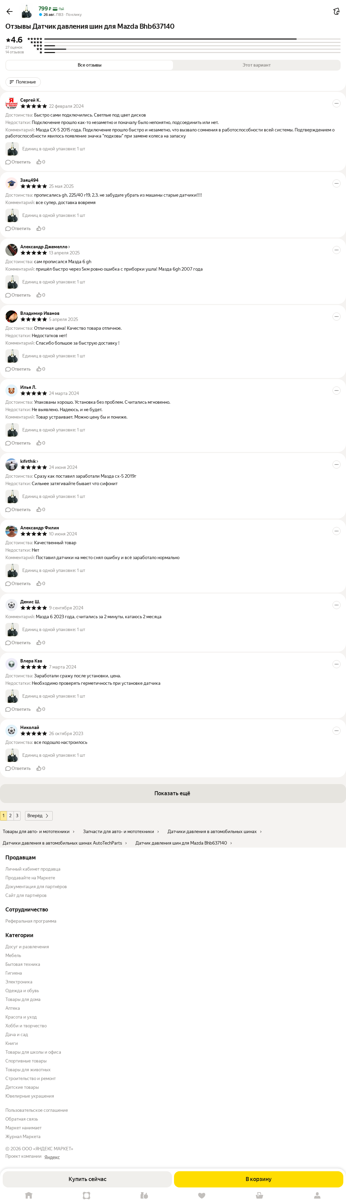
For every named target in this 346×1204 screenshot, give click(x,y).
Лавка (144, 1195)
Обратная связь (21, 1119)
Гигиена (13, 973)
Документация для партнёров (36, 886)
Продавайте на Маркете (30, 877)
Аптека (12, 1008)
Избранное (202, 1195)
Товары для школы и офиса (33, 1052)
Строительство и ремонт (30, 1078)
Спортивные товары (26, 1060)
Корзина (260, 1195)
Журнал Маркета (23, 1136)
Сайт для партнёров (26, 895)
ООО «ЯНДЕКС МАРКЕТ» (47, 1148)
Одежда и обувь (22, 990)
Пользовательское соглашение (36, 1110)
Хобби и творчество (26, 1025)
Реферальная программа (30, 921)
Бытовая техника (22, 964)
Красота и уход (21, 1017)
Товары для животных (28, 1069)
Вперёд (35, 815)
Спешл (87, 1195)
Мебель (13, 955)
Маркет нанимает (23, 1127)
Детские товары (22, 1087)
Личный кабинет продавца (32, 869)
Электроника (18, 981)
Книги (11, 1043)
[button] (9, 11)
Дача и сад (16, 1034)
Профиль (317, 1195)
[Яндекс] (52, 1157)
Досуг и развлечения (27, 946)
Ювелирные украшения (29, 1096)
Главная (29, 1195)
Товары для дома (23, 999)
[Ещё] (336, 103)
